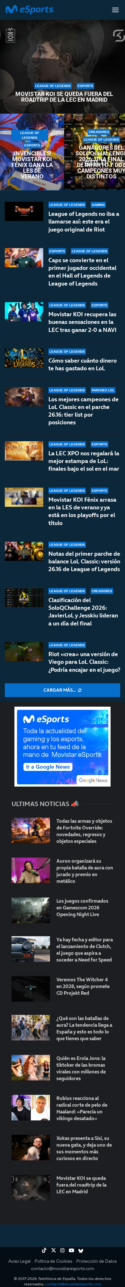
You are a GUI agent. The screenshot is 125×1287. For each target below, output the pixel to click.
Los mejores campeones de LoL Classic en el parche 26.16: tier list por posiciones (83, 411)
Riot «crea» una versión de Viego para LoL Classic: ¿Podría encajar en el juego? (84, 662)
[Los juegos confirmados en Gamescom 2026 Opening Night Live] (31, 910)
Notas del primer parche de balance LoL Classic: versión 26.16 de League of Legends (84, 561)
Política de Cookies (53, 1261)
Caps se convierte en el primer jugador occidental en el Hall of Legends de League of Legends (82, 271)
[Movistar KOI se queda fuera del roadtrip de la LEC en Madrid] (31, 1187)
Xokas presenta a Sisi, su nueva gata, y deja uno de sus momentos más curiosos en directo (84, 1148)
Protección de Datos (96, 1261)
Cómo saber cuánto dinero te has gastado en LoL (82, 364)
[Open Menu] (115, 10)
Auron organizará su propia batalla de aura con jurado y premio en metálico (84, 871)
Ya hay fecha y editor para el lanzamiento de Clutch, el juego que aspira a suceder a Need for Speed (84, 949)
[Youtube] (71, 1250)
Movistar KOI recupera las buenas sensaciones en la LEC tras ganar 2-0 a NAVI (82, 322)
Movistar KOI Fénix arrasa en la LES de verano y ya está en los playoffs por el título (82, 511)
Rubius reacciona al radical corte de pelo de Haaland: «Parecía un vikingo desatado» (81, 1108)
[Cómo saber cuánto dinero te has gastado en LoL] (24, 358)
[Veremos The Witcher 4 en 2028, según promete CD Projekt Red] (31, 989)
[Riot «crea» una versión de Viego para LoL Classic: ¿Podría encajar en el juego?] (24, 651)
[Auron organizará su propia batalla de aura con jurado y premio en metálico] (31, 870)
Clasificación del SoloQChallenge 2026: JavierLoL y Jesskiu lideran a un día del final (83, 611)
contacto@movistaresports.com (62, 1268)
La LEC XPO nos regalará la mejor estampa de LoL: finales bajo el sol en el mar (83, 461)
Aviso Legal (19, 1261)
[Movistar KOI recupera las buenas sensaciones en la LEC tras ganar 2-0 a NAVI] (24, 311)
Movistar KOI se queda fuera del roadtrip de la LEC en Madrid (64, 97)
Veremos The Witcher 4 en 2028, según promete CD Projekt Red (83, 986)
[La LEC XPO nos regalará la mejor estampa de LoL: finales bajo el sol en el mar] (24, 450)
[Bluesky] (80, 1250)
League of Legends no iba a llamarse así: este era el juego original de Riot (83, 221)
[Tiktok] (44, 1250)
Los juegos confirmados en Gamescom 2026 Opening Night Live (82, 908)
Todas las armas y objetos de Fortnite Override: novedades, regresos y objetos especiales (84, 831)
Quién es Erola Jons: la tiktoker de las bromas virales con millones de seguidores (81, 1068)
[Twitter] (53, 1250)
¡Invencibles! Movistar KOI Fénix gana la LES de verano (32, 165)
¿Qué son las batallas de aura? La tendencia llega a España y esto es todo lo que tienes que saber (84, 1028)
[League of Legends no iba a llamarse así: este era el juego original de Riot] (24, 211)
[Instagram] (62, 1250)
